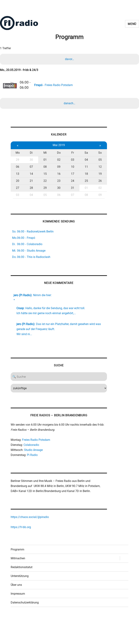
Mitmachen (18, 558)
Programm (17, 549)
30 (31, 159)
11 (86, 166)
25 (86, 181)
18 (86, 173)
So (100, 152)
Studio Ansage (33, 450)
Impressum (18, 593)
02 (58, 159)
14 (31, 173)
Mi (45, 152)
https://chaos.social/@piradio (30, 517)
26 (100, 181)
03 (72, 159)
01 (45, 159)
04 (86, 159)
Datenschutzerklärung (25, 602)
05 (100, 159)
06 (17, 166)
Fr (72, 152)
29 (17, 159)
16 (58, 173)
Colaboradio (31, 445)
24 (72, 181)
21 (31, 181)
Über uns (16, 585)
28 (31, 188)
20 (17, 181)
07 (31, 166)
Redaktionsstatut (21, 567)
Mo (18, 152)
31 (72, 188)
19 (100, 173)
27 (17, 188)
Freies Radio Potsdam (36, 440)
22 (45, 181)
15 (45, 173)
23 (58, 181)
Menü (132, 24)
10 (72, 166)
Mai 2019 (59, 145)
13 (17, 173)
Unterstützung (20, 576)
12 (100, 166)
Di (31, 152)
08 (45, 166)
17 (72, 173)
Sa (86, 152)
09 (58, 166)
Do (59, 152)
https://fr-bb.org (21, 527)
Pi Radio (32, 455)
